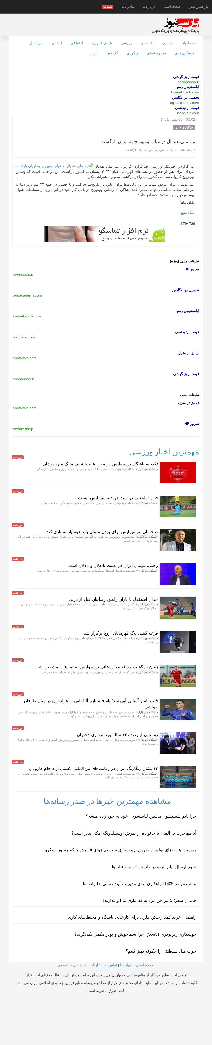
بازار (94, 53)
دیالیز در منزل (188, 353)
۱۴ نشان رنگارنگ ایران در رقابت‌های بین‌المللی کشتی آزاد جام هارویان (93, 768)
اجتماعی (77, 43)
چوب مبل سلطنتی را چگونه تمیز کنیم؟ (161, 951)
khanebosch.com (185, 92)
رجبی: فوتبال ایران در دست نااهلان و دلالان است (113, 565)
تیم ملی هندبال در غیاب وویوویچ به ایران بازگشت (148, 141)
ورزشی (126, 43)
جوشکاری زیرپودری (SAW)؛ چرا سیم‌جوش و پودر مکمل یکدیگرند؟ (135, 934)
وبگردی (132, 53)
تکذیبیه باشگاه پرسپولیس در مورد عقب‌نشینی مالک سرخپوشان (100, 464)
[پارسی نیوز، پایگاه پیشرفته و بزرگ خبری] (175, 26)
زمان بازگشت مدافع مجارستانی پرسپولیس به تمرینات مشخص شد (97, 667)
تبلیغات (95, 965)
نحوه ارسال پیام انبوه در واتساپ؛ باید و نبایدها (154, 866)
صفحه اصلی (144, 965)
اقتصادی (147, 43)
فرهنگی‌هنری (185, 53)
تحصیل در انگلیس (185, 97)
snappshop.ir (188, 82)
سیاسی (168, 43)
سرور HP (191, 269)
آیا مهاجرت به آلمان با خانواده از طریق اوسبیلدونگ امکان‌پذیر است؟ (133, 833)
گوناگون (112, 53)
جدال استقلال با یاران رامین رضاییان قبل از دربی (113, 599)
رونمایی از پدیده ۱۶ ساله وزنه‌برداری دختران (117, 734)
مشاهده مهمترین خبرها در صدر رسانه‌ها (107, 801)
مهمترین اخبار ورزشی (164, 451)
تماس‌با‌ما (128, 6)
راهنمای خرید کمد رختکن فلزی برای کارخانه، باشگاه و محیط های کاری (132, 917)
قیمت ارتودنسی (187, 108)
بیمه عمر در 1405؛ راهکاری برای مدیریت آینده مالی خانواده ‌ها (139, 883)
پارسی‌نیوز (198, 6)
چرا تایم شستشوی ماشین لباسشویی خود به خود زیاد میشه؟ (141, 816)
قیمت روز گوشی (186, 77)
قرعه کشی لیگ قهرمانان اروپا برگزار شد (121, 633)
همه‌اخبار (188, 43)
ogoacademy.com (184, 102)
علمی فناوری (102, 43)
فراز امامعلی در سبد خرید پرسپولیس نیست (118, 497)
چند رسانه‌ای (156, 53)
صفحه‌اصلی (171, 6)
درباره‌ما (149, 6)
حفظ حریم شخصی (72, 965)
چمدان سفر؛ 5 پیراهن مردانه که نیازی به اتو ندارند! (149, 900)
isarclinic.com (188, 113)
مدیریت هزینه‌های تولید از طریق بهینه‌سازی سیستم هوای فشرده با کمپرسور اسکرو (120, 849)
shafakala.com (25, 358)
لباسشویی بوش (187, 87)
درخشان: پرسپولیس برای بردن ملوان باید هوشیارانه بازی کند (102, 531)
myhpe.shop (23, 274)
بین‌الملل (36, 43)
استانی (56, 43)
